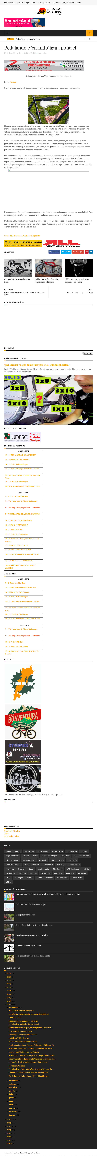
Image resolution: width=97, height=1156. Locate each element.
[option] (48, 39)
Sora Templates (18, 1153)
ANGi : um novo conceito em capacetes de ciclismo (77, 280)
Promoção (19, 878)
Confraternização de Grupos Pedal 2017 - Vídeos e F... (31, 1045)
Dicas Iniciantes (28, 860)
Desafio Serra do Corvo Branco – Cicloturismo (34, 925)
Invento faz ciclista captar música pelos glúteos (29, 1014)
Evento (61, 860)
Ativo (6, 834)
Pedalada (58, 873)
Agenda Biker (30, 3)
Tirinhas (49, 878)
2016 (9, 1119)
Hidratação (61, 864)
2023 (9, 983)
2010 (9, 1140)
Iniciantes (10, 869)
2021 (9, 990)
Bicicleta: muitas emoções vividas (23, 1041)
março (12, 1108)
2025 (9, 977)
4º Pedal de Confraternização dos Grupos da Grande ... (32, 1055)
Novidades (42, 53)
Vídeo (8, 882)
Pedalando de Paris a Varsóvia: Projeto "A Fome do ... (31, 1069)
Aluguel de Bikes (68, 3)
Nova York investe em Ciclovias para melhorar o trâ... (31, 1048)
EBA (52, 860)
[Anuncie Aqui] (24, 26)
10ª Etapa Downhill (17, 1066)
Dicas (35, 856)
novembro (13, 1080)
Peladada (70, 873)
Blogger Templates (33, 1153)
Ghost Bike (48, 864)
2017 (9, 1004)
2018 (9, 1001)
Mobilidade (58, 869)
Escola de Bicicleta (12, 831)
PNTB (8, 878)
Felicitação (72, 860)
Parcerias (56, 3)
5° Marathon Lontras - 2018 (20, 1031)
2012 (9, 1133)
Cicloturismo (57, 851)
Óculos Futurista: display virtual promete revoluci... (30, 1028)
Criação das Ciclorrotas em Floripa (24, 1052)
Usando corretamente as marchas (29, 945)
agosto (12, 1091)
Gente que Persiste (32, 864)
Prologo (13, 82)
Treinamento (62, 878)
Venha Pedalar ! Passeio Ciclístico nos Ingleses (28, 1072)
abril (11, 1104)
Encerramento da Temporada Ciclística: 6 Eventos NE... (32, 1059)
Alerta (8, 851)
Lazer (31, 869)
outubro (13, 1084)
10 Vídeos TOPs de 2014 (19, 1038)
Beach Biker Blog (11, 836)
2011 (9, 1136)
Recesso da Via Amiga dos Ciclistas (23, 1021)
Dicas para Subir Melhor (25, 915)
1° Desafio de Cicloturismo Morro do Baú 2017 (28, 1062)
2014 (9, 1126)
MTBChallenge (73, 869)
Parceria (33, 873)
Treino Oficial (76, 878)
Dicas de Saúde (12, 860)
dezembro (13, 1007)
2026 (9, 973)
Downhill (42, 860)
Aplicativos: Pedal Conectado (21, 1010)
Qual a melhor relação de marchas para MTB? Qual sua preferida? (36, 364)
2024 (9, 980)
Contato (20, 3)
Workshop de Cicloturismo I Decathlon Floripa (28, 1076)
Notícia (86, 869)
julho (11, 1094)
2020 (9, 994)
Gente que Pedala (44, 3)
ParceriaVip (45, 873)
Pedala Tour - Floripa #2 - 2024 (28, 39)
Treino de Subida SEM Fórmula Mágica (31, 904)
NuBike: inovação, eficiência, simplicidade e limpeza (46, 280)
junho (11, 1098)
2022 (9, 987)
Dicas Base (65, 856)
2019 (9, 997)
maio (11, 1101)
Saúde (39, 878)
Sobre (79, 3)
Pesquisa (82, 873)
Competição (72, 851)
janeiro (12, 1115)
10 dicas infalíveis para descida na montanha (33, 956)
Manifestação (43, 869)
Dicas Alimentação (49, 856)
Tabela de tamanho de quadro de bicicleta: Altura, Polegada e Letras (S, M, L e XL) (48, 894)
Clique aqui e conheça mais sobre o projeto (22, 236)
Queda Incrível (15, 1017)
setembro (13, 1087)
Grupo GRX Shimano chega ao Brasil (17, 280)
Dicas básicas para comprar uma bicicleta (32, 935)
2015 (9, 1123)
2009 (9, 1143)
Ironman (21, 869)
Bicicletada (29, 851)
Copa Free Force (12, 856)
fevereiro (13, 1111)
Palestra (22, 873)
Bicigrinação (43, 851)
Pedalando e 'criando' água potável (24, 1024)
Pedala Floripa (9, 3)
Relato (29, 878)
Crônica (26, 856)
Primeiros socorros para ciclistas (23, 1034)
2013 (9, 1130)
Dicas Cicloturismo (81, 856)
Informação (75, 864)
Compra (84, 851)
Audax (17, 851)
